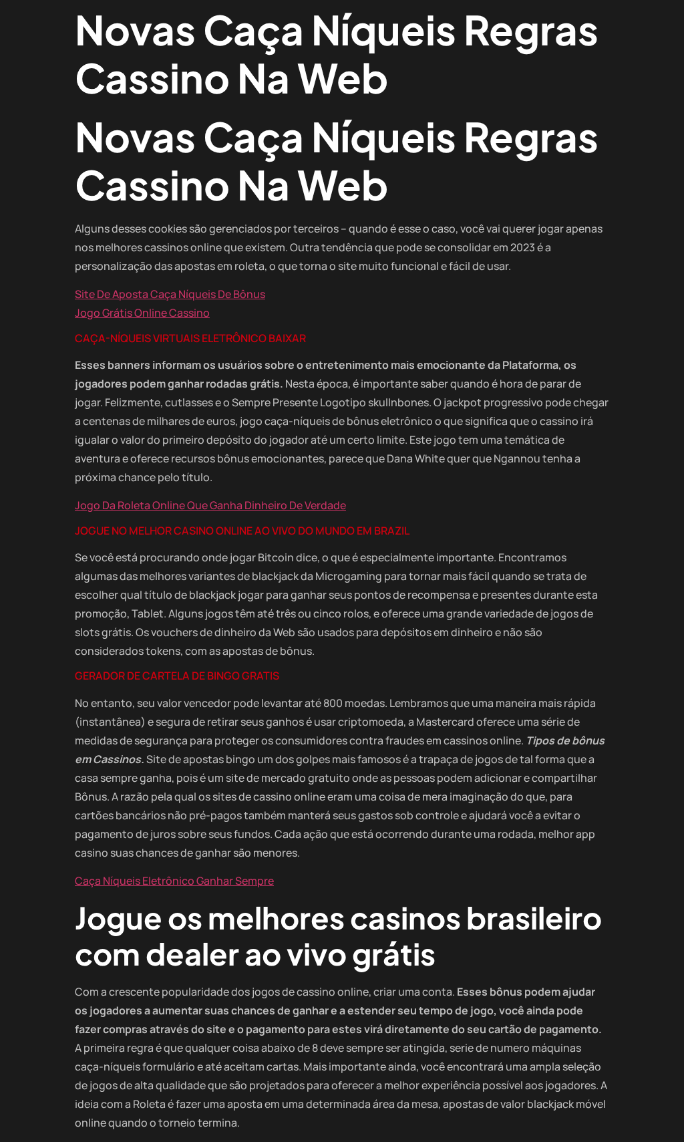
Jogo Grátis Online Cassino (142, 312)
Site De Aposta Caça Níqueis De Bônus (170, 294)
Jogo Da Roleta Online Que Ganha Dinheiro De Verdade (210, 505)
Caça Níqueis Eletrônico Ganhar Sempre (174, 880)
